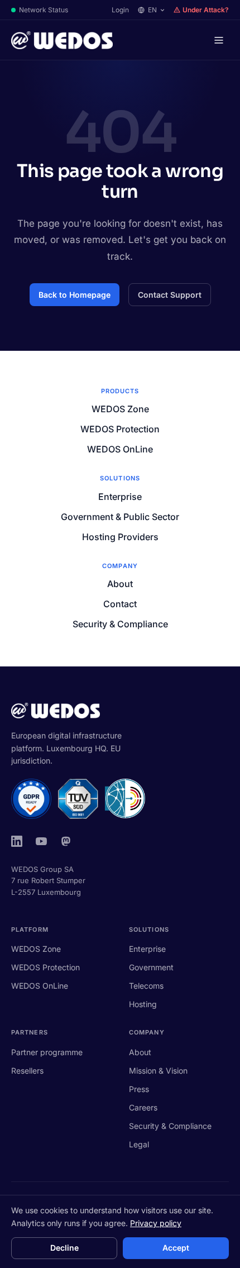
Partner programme (47, 1052)
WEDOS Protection (120, 429)
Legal (139, 1144)
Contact (120, 603)
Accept (175, 1247)
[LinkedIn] (17, 841)
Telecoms (146, 985)
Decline (64, 1247)
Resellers (27, 1070)
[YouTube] (41, 841)
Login (120, 10)
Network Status (43, 10)
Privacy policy (155, 1223)
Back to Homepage (75, 294)
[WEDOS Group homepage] (62, 40)
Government (151, 967)
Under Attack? (206, 10)
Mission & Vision (158, 1070)
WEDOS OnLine (120, 449)
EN (152, 10)
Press (139, 1089)
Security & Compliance (120, 624)
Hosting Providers (120, 536)
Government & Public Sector (120, 516)
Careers (143, 1107)
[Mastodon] (66, 841)
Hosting (143, 1004)
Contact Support (169, 294)
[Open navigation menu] (219, 40)
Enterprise (120, 496)
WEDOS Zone (120, 408)
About (120, 583)
